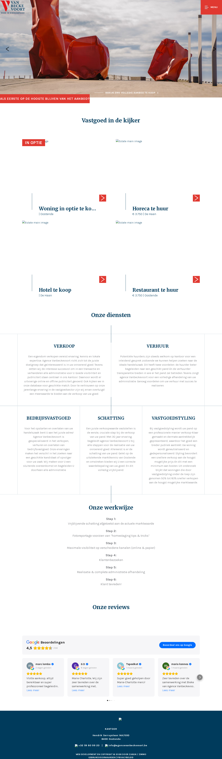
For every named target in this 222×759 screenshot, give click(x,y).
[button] (22, 677)
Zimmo (142, 754)
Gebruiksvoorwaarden (102, 757)
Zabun (132, 754)
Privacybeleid (125, 757)
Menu (214, 7)
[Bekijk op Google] (30, 665)
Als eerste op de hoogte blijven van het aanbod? (44, 99)
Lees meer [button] (33, 690)
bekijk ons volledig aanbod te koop (130, 92)
